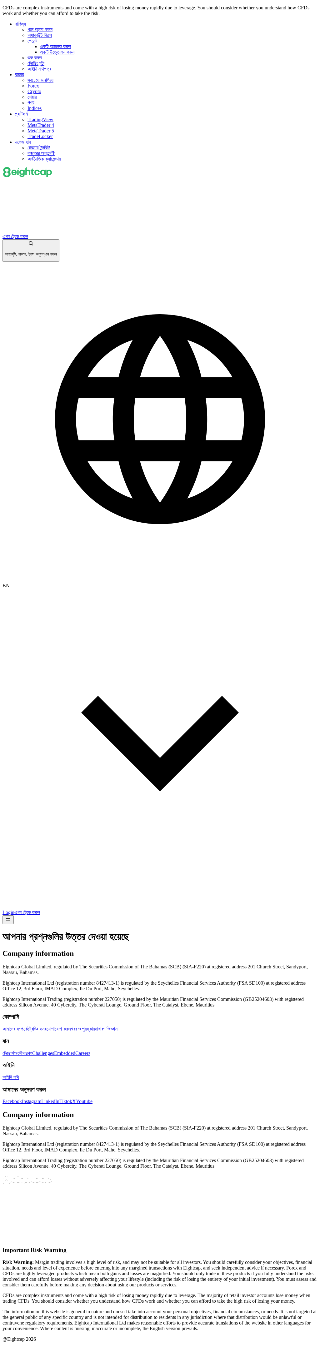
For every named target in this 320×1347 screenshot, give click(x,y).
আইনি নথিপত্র (39, 69)
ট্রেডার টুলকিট (39, 147)
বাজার (19, 74)
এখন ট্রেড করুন (15, 236)
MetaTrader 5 (41, 130)
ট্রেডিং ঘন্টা (36, 63)
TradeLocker (40, 136)
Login (8, 912)
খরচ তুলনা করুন (40, 29)
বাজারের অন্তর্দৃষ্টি (41, 153)
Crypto (34, 91)
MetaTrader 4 (41, 125)
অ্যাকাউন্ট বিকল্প (40, 35)
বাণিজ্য (20, 24)
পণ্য (31, 102)
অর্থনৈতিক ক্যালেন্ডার (44, 159)
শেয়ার (32, 97)
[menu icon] (8, 919)
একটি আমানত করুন (55, 46)
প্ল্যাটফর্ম (21, 114)
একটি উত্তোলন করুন (57, 52)
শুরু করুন (35, 57)
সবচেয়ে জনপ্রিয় (40, 80)
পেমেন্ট (32, 40)
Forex (33, 85)
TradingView (40, 119)
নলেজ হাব (23, 142)
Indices (35, 108)
